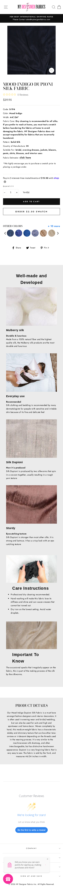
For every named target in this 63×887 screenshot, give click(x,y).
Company (31, 848)
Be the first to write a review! (31, 830)
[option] (31, 18)
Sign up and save (31, 876)
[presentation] (5, 233)
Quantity (8, 186)
